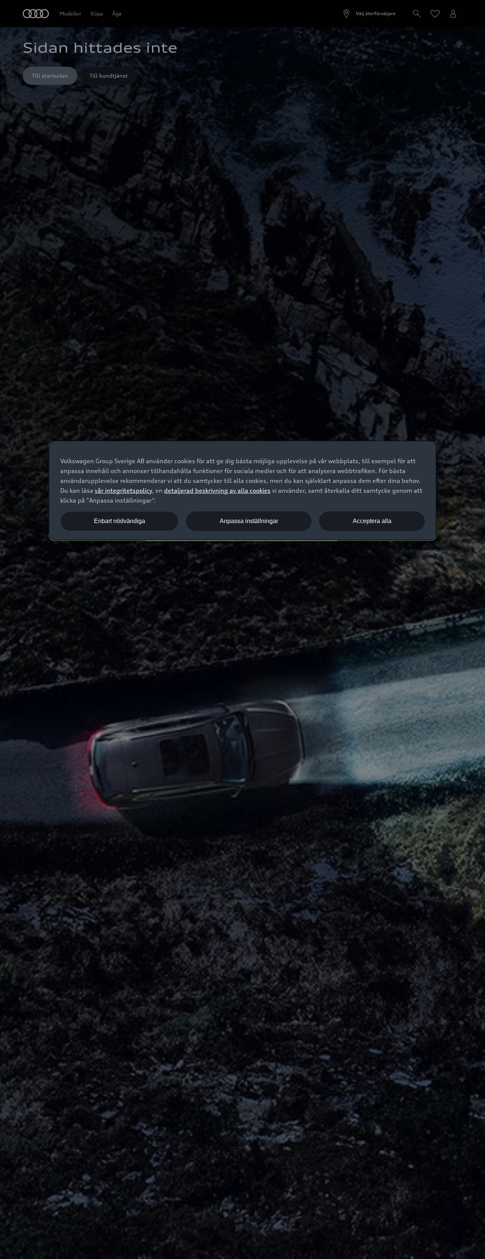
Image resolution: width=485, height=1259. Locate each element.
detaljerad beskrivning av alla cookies (217, 490)
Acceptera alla (372, 521)
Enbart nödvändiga (119, 521)
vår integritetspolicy (123, 490)
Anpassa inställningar (249, 521)
